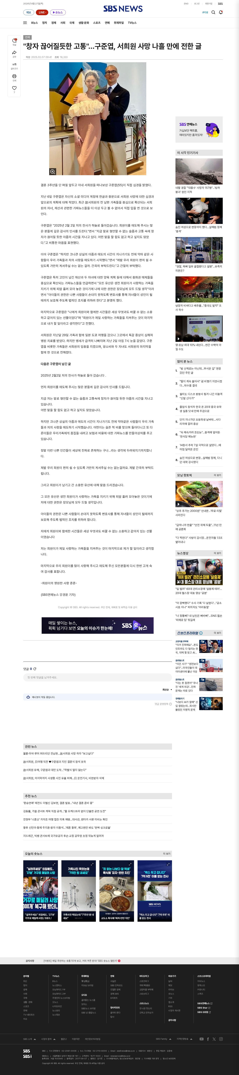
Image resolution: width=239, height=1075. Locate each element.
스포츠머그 (144, 981)
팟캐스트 (201, 985)
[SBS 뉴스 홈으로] (123, 8)
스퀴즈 (200, 993)
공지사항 (172, 1020)
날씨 (170, 981)
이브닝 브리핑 (87, 985)
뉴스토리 (56, 1010)
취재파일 (119, 22)
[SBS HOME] (220, 3)
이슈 (25, 1019)
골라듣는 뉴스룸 (88, 1000)
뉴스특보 (56, 1014)
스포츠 (97, 22)
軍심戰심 (85, 981)
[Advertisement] (97, 724)
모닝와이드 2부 (59, 993)
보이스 (84, 1004)
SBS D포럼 (202, 1012)
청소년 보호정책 (169, 1059)
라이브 (171, 989)
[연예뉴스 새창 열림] (199, 129)
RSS (170, 1006)
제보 (170, 985)
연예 (107, 22)
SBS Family (163, 1039)
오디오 (84, 994)
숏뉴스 (171, 993)
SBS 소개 (29, 1039)
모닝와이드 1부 (58, 989)
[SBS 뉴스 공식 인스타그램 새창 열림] (220, 1039)
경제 (53, 22)
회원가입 (208, 3)
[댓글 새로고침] (35, 669)
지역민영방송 (184, 1039)
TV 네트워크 (28, 1014)
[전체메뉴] (25, 22)
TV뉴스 (132, 22)
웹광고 (64, 1039)
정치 (44, 22)
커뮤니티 (201, 989)
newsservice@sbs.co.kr (120, 1056)
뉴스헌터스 (57, 985)
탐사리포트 (115, 1007)
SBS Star (202, 1007)
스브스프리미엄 (204, 975)
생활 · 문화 (27, 1002)
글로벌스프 (179, 660)
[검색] (213, 12)
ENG (186, 3)
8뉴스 (34, 22)
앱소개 (171, 1002)
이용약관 (76, 1039)
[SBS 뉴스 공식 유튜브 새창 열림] (201, 1039)
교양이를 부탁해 (181, 641)
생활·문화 (84, 22)
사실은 (113, 981)
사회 (62, 22)
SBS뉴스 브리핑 (88, 1008)
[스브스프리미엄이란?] (201, 633)
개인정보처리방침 (92, 1039)
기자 (170, 998)
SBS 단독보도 (116, 985)
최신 (25, 981)
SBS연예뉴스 (203, 1003)
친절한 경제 (115, 989)
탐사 (112, 1017)
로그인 (196, 3)
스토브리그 (144, 993)
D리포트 (114, 998)
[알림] (220, 12)
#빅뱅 (205, 12)
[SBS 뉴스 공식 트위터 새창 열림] (214, 1039)
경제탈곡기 (179, 698)
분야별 (26, 975)
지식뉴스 (201, 981)
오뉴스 (55, 1002)
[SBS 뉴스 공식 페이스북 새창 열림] (208, 1039)
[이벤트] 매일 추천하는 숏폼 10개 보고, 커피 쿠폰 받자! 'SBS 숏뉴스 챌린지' (80, 960)
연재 (112, 975)
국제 (71, 22)
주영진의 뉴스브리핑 (61, 998)
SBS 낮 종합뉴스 (88, 1012)
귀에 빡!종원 (144, 985)
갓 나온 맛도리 (145, 1008)
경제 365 (114, 993)
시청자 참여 (48, 1039)
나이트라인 (57, 1006)
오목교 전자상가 (146, 1012)
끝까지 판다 (115, 1012)
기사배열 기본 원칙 (151, 1059)
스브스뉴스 (144, 1002)
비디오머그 (144, 975)
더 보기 (165, 853)
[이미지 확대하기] (52, 171)
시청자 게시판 (174, 1010)
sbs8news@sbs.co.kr (126, 1051)
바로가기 (172, 975)
